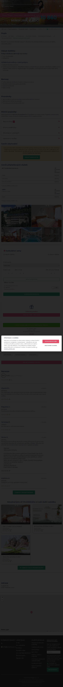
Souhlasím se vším (51, 341)
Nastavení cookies (51, 345)
